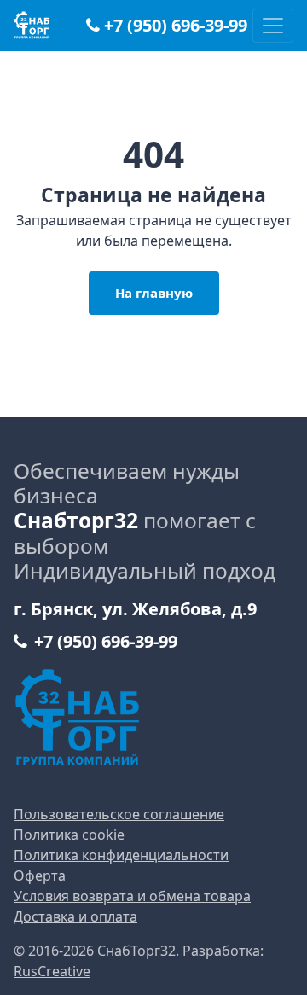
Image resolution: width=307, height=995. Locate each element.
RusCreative (52, 971)
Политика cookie (69, 834)
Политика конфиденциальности (121, 855)
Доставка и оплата (75, 916)
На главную (154, 292)
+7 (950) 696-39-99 (175, 25)
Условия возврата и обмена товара (132, 896)
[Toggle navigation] (272, 26)
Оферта (40, 875)
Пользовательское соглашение (119, 814)
